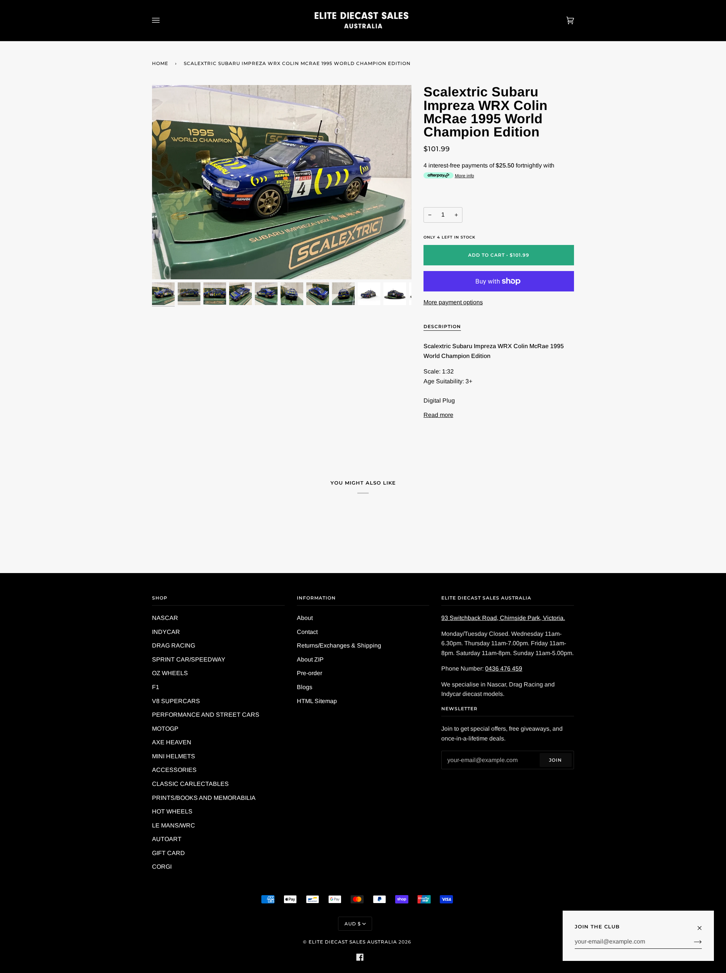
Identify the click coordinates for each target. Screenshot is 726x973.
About (305, 618)
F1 (155, 687)
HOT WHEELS (172, 811)
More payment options (453, 302)
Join (555, 760)
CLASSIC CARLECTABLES (190, 784)
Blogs (304, 687)
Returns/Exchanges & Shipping (339, 645)
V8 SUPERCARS (176, 701)
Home (160, 63)
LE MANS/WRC (173, 825)
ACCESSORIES (174, 770)
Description (442, 326)
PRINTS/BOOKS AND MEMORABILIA (204, 798)
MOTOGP (165, 728)
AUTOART (167, 839)
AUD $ (352, 924)
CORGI (162, 866)
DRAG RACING (173, 645)
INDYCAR (166, 632)
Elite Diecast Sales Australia (353, 942)
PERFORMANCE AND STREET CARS (205, 714)
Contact (307, 632)
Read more (438, 415)
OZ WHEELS (170, 673)
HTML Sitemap (317, 701)
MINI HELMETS (173, 756)
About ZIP (310, 659)
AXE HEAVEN (171, 742)
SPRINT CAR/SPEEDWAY (188, 659)
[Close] (703, 924)
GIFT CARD (168, 853)
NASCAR (165, 618)
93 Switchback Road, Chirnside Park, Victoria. (503, 618)
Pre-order (309, 673)
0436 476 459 (503, 668)
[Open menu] (163, 20)
